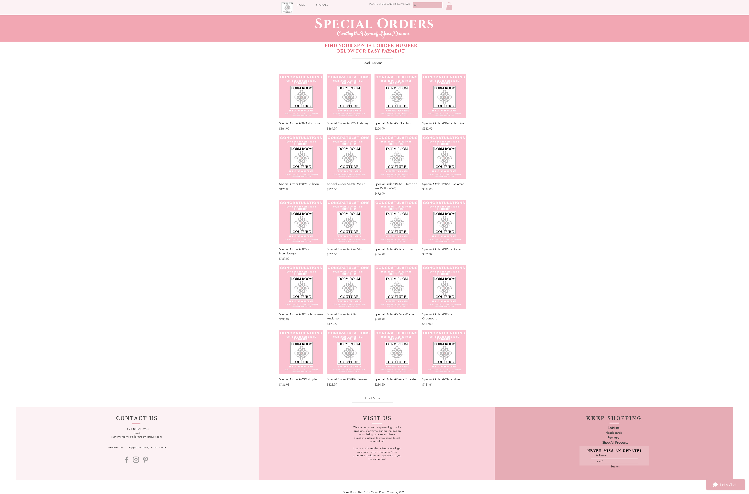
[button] (449, 6)
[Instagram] (136, 460)
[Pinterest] (145, 460)
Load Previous (372, 63)
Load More (372, 398)
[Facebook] (126, 460)
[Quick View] (301, 96)
